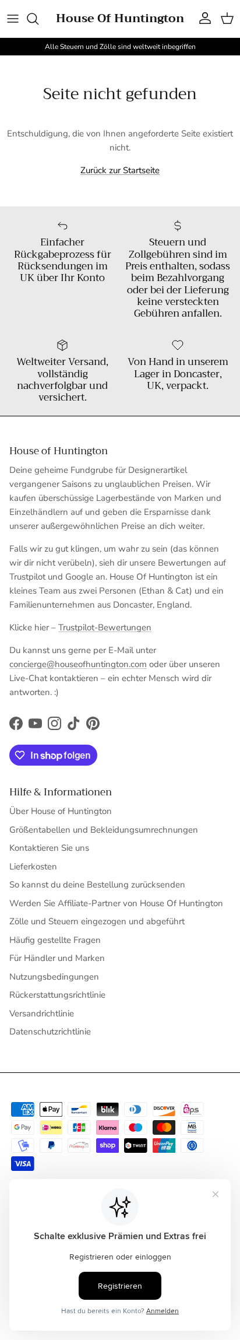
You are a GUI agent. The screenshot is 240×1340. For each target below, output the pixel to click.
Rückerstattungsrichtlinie (57, 995)
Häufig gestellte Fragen (55, 940)
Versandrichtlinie (41, 1013)
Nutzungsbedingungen (54, 977)
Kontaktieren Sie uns (49, 848)
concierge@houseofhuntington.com (78, 664)
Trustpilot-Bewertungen (104, 627)
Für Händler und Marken (57, 958)
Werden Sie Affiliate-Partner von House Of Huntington (116, 903)
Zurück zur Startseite (120, 170)
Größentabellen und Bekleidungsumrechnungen (103, 830)
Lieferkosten (33, 866)
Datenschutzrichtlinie (50, 1031)
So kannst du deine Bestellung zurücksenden (97, 884)
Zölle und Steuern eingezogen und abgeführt (97, 921)
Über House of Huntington (60, 811)
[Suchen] (38, 18)
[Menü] (13, 18)
